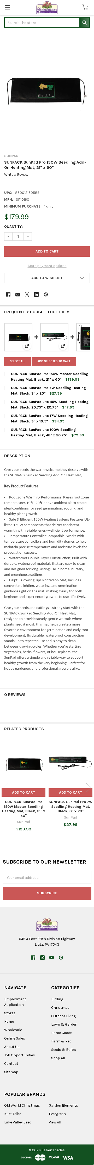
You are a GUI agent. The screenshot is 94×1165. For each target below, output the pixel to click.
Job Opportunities (19, 1055)
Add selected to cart (53, 361)
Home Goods (61, 1033)
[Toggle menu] (7, 7)
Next (89, 788)
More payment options (47, 266)
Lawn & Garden (64, 1024)
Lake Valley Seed (17, 1122)
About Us (12, 1047)
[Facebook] (8, 294)
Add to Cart (23, 792)
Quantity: (13, 226)
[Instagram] (42, 958)
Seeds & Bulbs (63, 1049)
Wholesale (13, 1030)
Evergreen (57, 1114)
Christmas (60, 1007)
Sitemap (11, 1072)
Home (9, 1021)
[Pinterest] (46, 294)
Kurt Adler (12, 1114)
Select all (17, 361)
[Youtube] (52, 958)
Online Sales (14, 1038)
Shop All (58, 1058)
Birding (57, 999)
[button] (47, 278)
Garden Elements (63, 1105)
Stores (9, 1013)
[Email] (18, 294)
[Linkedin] (36, 294)
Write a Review (16, 174)
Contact (11, 1063)
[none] (47, 91)
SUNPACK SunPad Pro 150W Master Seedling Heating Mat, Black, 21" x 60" (23, 809)
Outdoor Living (63, 1016)
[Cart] (86, 7)
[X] (27, 294)
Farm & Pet (61, 1041)
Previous (5, 788)
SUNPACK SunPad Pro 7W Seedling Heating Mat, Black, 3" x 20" (70, 806)
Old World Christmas (22, 1105)
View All (55, 1122)
